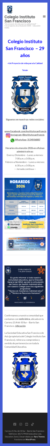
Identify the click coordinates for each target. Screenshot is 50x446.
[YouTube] (26, 425)
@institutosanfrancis (33, 134)
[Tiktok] (32, 425)
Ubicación (20, 325)
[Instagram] (20, 425)
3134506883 (33, 139)
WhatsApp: (21, 139)
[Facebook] (14, 425)
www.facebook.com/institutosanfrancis (25, 131)
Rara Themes (39, 437)
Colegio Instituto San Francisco (19, 18)
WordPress (30, 439)
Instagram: (16, 134)
